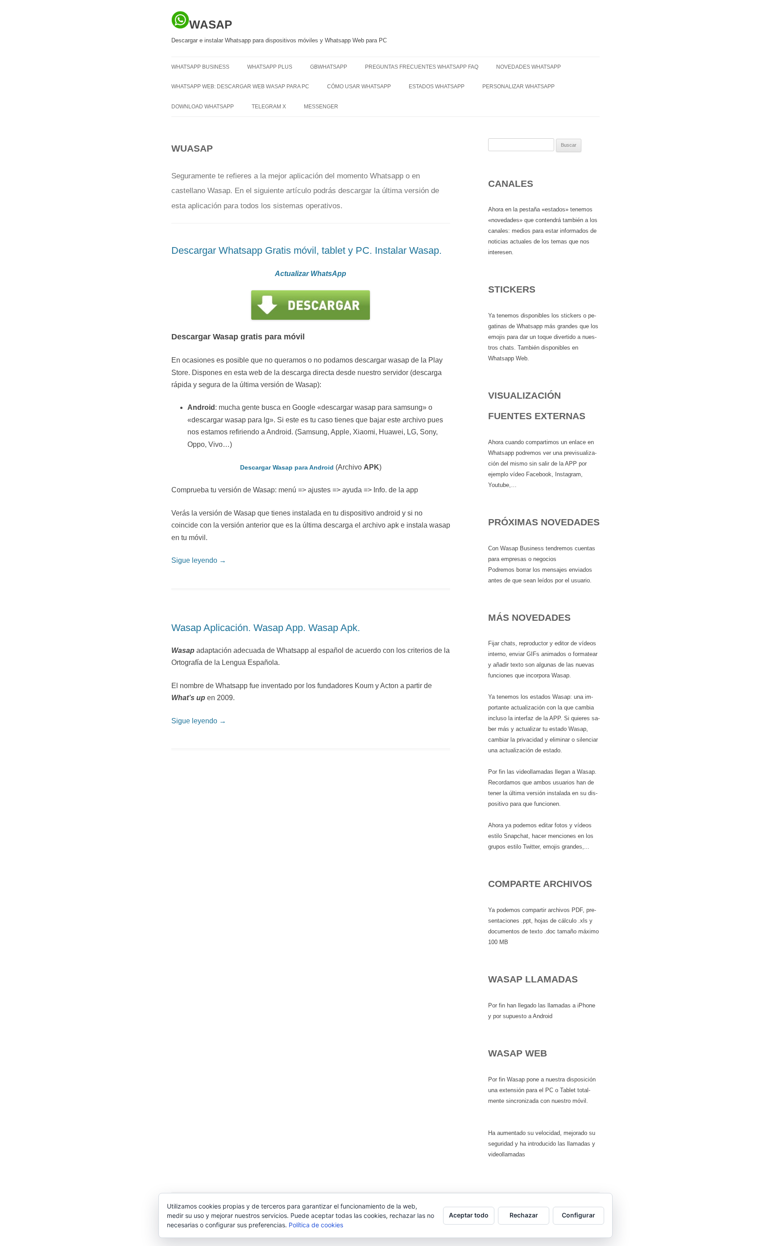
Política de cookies (316, 1225)
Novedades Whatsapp (528, 67)
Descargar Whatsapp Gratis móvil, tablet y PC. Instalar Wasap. (306, 250)
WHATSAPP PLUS (269, 67)
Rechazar (524, 1215)
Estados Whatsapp (436, 86)
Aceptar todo (469, 1215)
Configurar (578, 1215)
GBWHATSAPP (328, 67)
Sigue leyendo (198, 560)
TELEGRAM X (269, 106)
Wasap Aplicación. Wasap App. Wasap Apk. (265, 627)
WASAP (210, 24)
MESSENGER (321, 106)
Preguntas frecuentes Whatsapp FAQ (421, 67)
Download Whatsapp (202, 106)
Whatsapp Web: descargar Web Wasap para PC (240, 86)
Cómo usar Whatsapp (359, 86)
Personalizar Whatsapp (518, 86)
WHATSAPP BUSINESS (200, 67)
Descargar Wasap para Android (287, 467)
